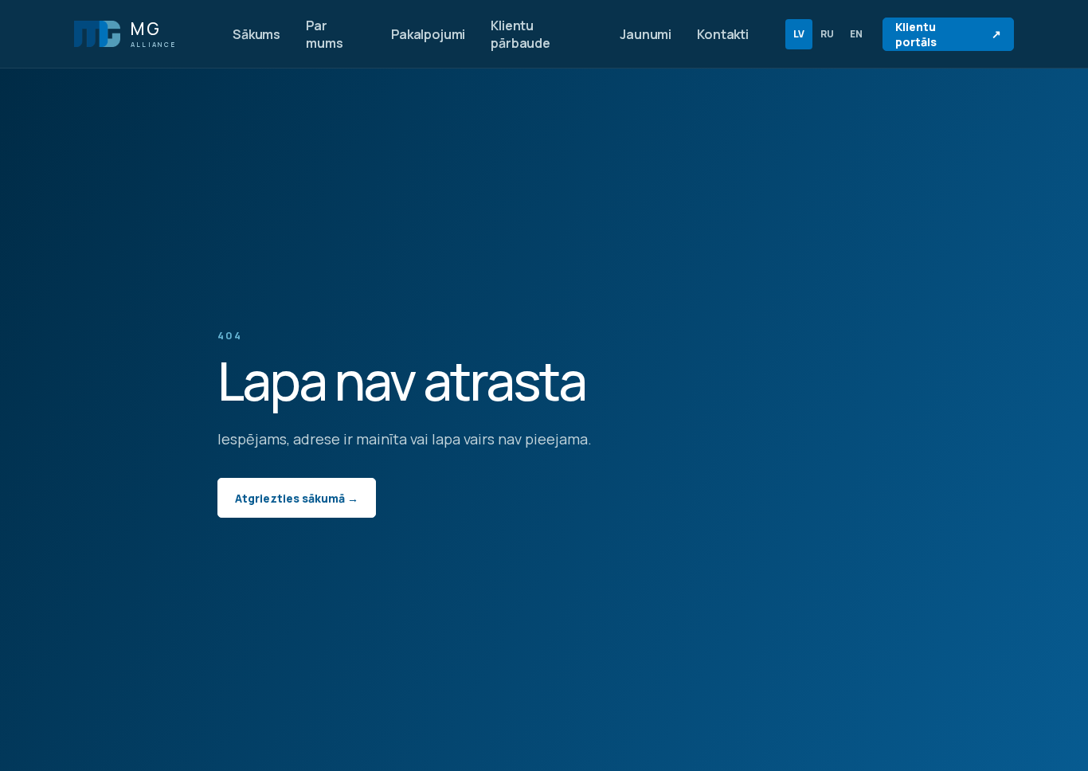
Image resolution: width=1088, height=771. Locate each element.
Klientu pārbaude (520, 34)
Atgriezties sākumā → (296, 498)
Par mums (324, 34)
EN (856, 34)
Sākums (256, 34)
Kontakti (723, 34)
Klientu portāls (948, 34)
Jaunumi (645, 34)
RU (827, 34)
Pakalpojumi (428, 34)
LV (798, 34)
